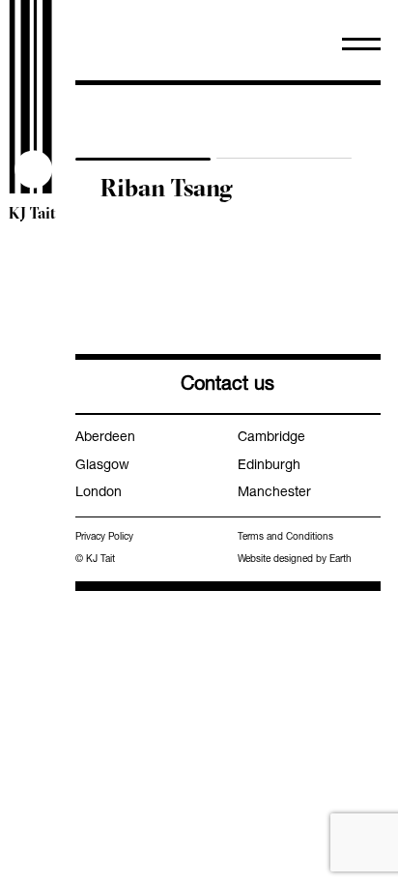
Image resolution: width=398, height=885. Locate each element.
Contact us (227, 386)
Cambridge (271, 438)
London (98, 493)
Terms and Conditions (285, 538)
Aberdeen (105, 438)
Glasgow (102, 466)
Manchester (274, 493)
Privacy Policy (104, 538)
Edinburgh (269, 466)
